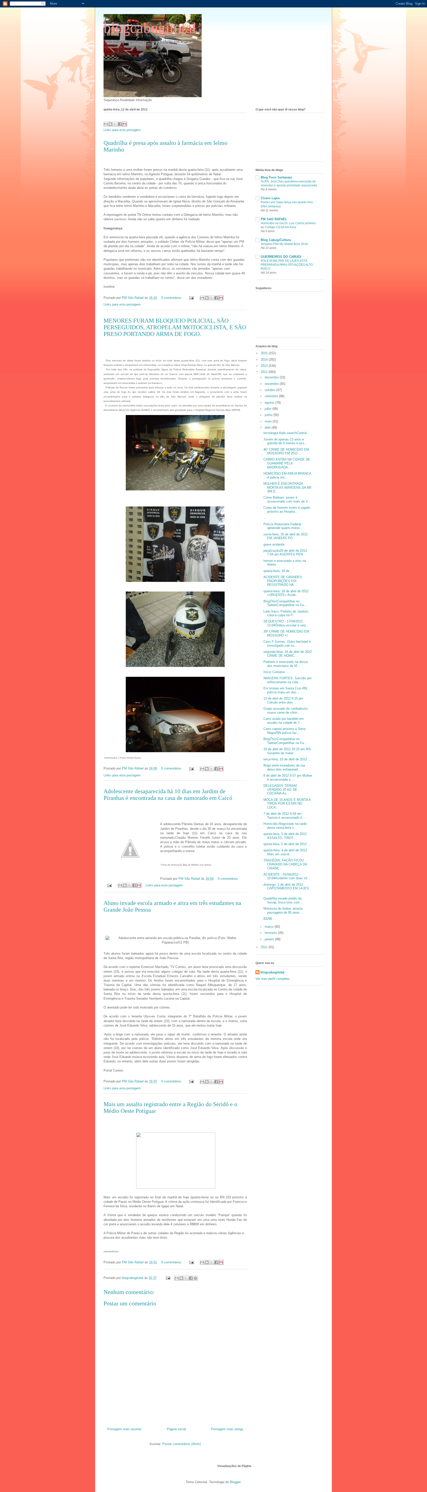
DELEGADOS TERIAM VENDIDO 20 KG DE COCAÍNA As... (280, 789)
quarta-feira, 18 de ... (278, 571)
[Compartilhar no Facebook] (119, 124)
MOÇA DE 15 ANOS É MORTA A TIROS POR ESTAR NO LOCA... (287, 803)
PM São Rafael (133, 298)
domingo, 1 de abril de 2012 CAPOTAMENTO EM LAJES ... (286, 888)
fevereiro (271, 933)
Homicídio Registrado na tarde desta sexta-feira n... (285, 826)
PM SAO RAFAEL (274, 219)
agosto (270, 402)
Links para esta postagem (122, 130)
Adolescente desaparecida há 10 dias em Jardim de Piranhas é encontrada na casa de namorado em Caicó (168, 794)
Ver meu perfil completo (272, 979)
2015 (265, 353)
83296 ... (269, 919)
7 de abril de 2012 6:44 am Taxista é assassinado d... (284, 815)
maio (269, 421)
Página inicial (176, 1429)
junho (269, 415)
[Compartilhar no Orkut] (124, 124)
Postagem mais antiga (227, 1429)
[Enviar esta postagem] (191, 298)
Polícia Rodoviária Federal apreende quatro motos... (283, 526)
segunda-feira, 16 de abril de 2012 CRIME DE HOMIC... (287, 654)
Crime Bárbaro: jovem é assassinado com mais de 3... (286, 499)
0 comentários (171, 298)
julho (268, 409)
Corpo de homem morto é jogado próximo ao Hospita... (286, 509)
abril (268, 427)
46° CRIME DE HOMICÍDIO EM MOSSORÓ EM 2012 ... (286, 451)
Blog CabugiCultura (276, 240)
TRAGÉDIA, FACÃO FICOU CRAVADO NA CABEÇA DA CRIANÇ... (285, 864)
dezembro (272, 377)
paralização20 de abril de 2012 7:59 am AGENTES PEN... (285, 552)
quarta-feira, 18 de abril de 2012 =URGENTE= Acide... (286, 593)
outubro (270, 390)
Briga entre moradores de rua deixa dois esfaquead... (284, 767)
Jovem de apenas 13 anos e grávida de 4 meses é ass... (285, 441)
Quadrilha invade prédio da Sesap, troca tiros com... (283, 900)
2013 (265, 366)
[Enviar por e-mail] (105, 124)
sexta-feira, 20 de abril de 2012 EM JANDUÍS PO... (285, 536)
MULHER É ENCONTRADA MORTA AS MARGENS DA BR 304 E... (287, 487)
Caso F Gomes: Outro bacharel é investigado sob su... (287, 643)
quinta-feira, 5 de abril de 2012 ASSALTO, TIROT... (285, 836)
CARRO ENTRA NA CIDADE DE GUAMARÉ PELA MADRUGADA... (286, 463)
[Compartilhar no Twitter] (115, 124)
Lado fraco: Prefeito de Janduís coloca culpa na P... (285, 613)
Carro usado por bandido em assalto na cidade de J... (283, 720)
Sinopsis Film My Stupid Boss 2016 (284, 244)
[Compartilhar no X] (186, 1278)
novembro (272, 384)
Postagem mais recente (124, 1429)
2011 (265, 947)
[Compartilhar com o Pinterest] (195, 1278)
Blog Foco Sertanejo (276, 177)
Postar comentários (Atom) (181, 1444)
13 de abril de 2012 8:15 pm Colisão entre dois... (283, 700)
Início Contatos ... (276, 672)
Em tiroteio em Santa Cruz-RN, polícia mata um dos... (285, 690)
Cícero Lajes (270, 198)
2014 (265, 359)
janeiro (270, 939)
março (270, 926)
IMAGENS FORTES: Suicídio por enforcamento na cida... (287, 680)
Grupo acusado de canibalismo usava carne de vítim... (285, 710)
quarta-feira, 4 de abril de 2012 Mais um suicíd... (285, 852)
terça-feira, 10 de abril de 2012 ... (287, 759)
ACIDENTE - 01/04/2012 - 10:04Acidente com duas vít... (286, 876)
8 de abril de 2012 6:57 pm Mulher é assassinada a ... (287, 777)
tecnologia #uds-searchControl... (286, 433)
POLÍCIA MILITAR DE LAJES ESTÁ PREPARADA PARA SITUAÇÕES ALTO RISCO (287, 264)
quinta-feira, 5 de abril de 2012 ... (287, 844)
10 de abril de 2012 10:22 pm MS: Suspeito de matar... (287, 751)
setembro (272, 396)
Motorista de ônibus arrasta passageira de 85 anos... (282, 910)
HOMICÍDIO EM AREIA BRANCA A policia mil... (287, 475)
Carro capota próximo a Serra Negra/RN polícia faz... (284, 731)
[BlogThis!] (110, 124)
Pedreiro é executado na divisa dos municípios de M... (285, 664)
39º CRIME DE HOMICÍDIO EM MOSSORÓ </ (286, 633)
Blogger (235, 1482)
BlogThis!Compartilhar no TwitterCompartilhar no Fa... (285, 603)
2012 (265, 372)
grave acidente (273, 544)
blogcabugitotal (150, 28)
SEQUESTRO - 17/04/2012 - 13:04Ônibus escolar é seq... (285, 623)
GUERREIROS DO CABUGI (281, 257)
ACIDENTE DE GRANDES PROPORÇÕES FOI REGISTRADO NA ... (282, 581)
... (264, 518)
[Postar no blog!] (181, 1278)
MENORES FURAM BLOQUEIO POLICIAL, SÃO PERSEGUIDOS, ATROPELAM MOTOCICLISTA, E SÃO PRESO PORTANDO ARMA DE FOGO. (175, 327)
